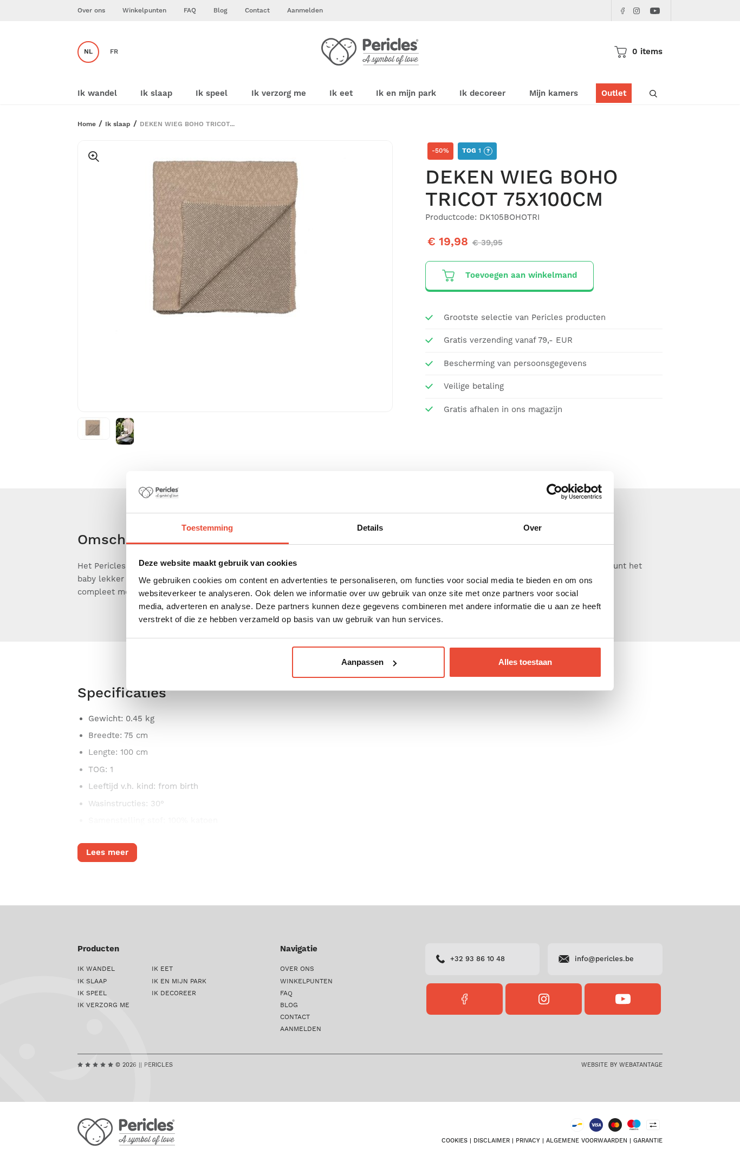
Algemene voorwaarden (586, 1141)
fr (114, 52)
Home (86, 124)
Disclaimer (491, 1141)
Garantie (648, 1141)
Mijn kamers (553, 93)
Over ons (91, 10)
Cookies (455, 1141)
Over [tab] (532, 527)
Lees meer (107, 852)
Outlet (613, 93)
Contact (257, 10)
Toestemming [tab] (207, 527)
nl (88, 52)
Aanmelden (305, 10)
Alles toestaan (525, 662)
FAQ (190, 10)
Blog (220, 10)
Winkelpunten (144, 10)
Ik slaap (118, 124)
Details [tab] (370, 527)
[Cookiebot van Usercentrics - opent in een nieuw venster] (554, 492)
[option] (235, 245)
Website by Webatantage (622, 1064)
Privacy (528, 1141)
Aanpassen (362, 662)
